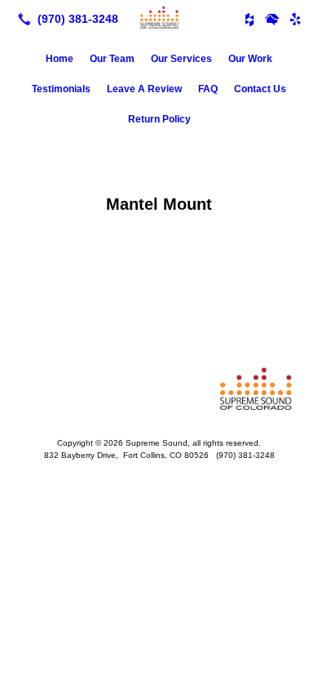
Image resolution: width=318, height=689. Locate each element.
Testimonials (61, 89)
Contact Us (260, 89)
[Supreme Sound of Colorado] (159, 17)
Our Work (250, 58)
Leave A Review (144, 89)
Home (59, 58)
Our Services (181, 58)
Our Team (112, 58)
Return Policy (159, 119)
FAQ (208, 89)
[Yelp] (295, 18)
